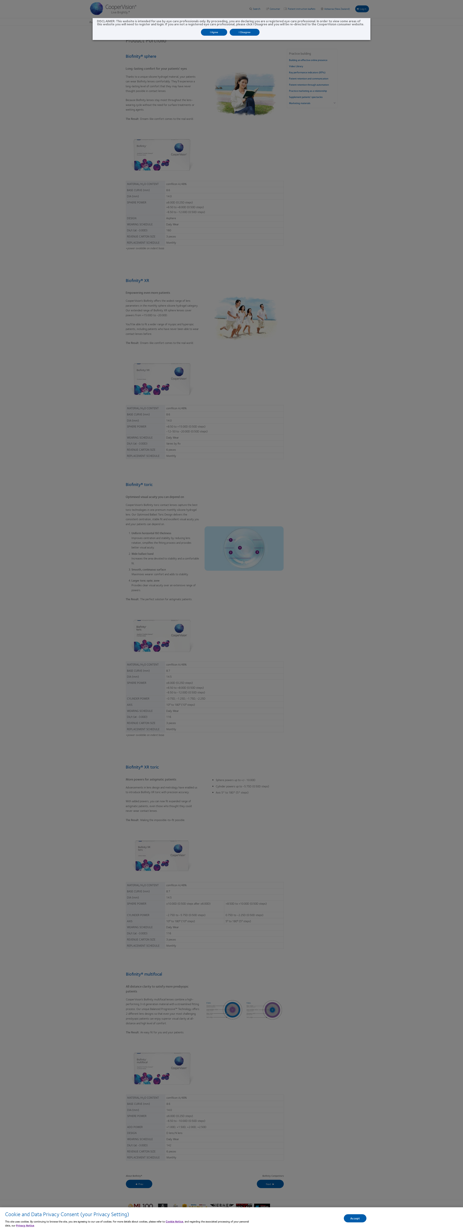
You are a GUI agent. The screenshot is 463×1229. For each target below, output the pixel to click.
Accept (355, 1218)
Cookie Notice (174, 1221)
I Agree (214, 32)
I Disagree (244, 32)
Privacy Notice (25, 1225)
